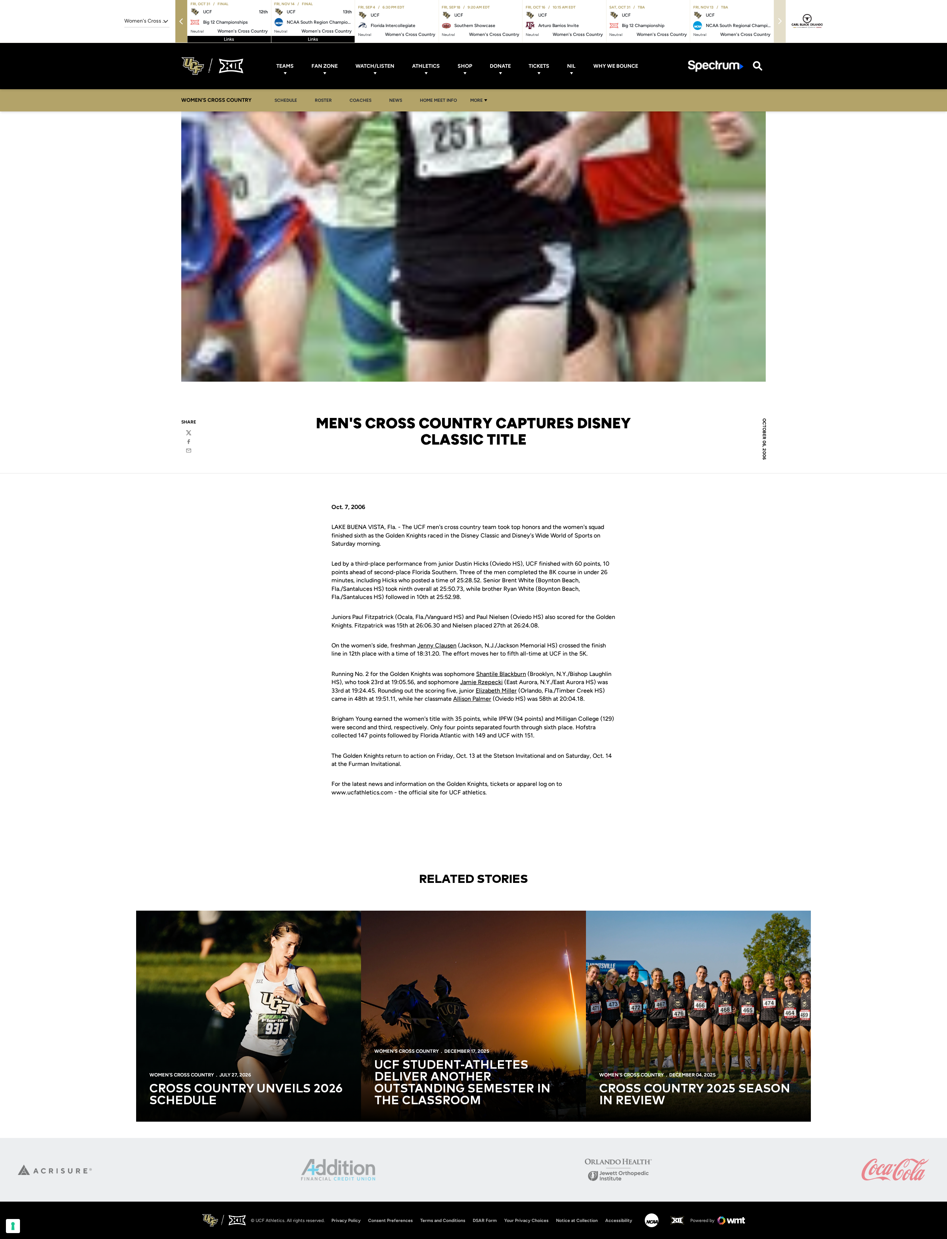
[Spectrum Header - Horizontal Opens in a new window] (716, 66)
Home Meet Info (440, 100)
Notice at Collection (577, 1220)
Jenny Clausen (436, 645)
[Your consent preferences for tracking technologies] (13, 1226)
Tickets (539, 66)
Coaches (360, 100)
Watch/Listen (374, 66)
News (398, 100)
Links (229, 39)
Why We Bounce (615, 66)
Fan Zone (324, 66)
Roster (323, 100)
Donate (500, 66)
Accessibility (618, 1220)
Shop (465, 66)
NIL (571, 66)
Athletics (426, 66)
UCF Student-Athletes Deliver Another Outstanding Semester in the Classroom (462, 1083)
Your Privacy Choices (526, 1220)
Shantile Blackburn (501, 673)
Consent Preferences (390, 1220)
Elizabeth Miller (496, 690)
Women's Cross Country (181, 1075)
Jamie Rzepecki (481, 682)
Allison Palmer (472, 698)
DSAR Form (485, 1220)
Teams (285, 66)
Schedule (285, 100)
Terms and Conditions (442, 1220)
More (476, 100)
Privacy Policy (346, 1220)
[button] (181, 21)
